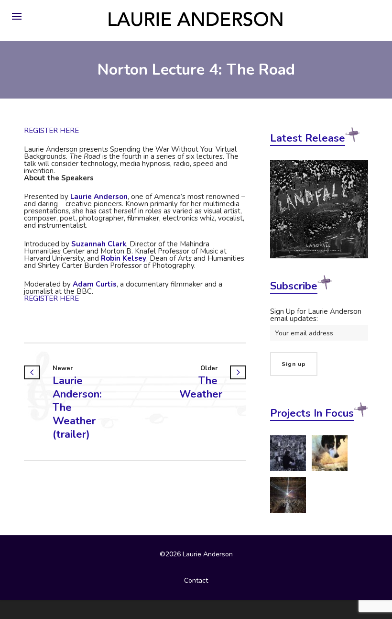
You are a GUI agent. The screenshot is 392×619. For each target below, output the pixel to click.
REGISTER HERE (51, 130)
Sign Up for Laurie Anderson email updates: (315, 315)
